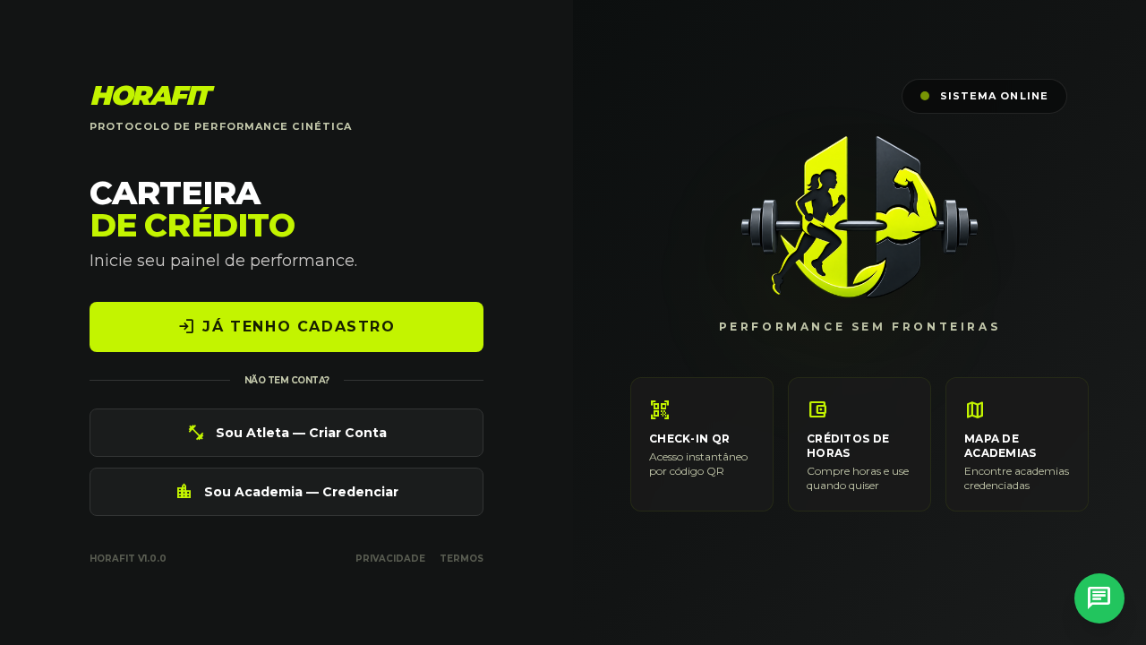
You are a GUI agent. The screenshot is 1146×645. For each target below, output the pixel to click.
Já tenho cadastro (286, 327)
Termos (461, 558)
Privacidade (390, 558)
